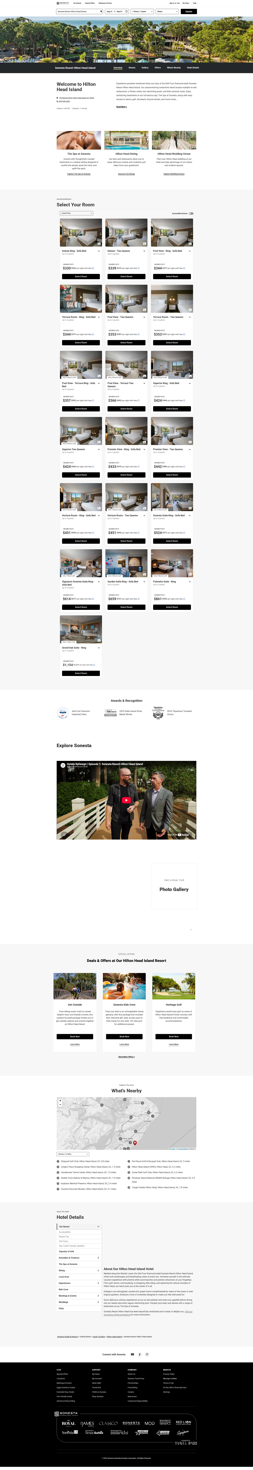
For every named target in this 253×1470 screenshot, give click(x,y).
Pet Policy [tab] (63, 1241)
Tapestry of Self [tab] (66, 1251)
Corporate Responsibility (138, 1401)
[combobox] (79, 11)
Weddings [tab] (63, 1302)
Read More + (121, 107)
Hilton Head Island (114, 1337)
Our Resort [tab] (64, 1226)
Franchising (132, 1387)
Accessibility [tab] (65, 1232)
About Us (131, 1374)
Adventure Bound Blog (66, 1401)
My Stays (186, 3)
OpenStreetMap (182, 1149)
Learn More (75, 1044)
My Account (97, 1378)
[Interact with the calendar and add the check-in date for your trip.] (126, 11)
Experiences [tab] (64, 1283)
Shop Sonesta (97, 1396)
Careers (131, 1392)
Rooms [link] (132, 67)
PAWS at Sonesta (99, 1392)
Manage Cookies (170, 1378)
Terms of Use (168, 1383)
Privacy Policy (168, 1374)
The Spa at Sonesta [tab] (68, 1264)
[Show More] (98, 251)
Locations (61, 1378)
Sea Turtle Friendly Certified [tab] (71, 1246)
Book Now (75, 1036)
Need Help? (96, 1383)
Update (188, 11)
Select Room (81, 276)
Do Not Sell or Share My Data (174, 1387)
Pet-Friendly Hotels (64, 1396)
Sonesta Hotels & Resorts (67, 1337)
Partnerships (133, 1383)
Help (194, 3)
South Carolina (99, 1337)
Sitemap (166, 1392)
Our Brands (77, 3)
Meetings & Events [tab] (67, 1296)
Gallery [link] (145, 67)
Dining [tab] (62, 1270)
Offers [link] (158, 67)
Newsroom (132, 1396)
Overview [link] (118, 67)
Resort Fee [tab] (64, 1236)
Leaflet (172, 1149)
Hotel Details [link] (193, 67)
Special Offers (90, 3)
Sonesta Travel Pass (136, 1378)
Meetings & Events (105, 3)
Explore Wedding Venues (174, 174)
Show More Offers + (126, 1057)
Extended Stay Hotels (65, 1392)
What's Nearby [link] (174, 67)
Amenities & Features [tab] (69, 1258)
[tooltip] (93, 268)
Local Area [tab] (64, 1277)
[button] (60, 1101)
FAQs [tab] (61, 1308)
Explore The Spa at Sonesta (79, 174)
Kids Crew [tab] (63, 1289)
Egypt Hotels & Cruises (66, 1387)
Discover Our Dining (126, 174)
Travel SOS (96, 1387)
